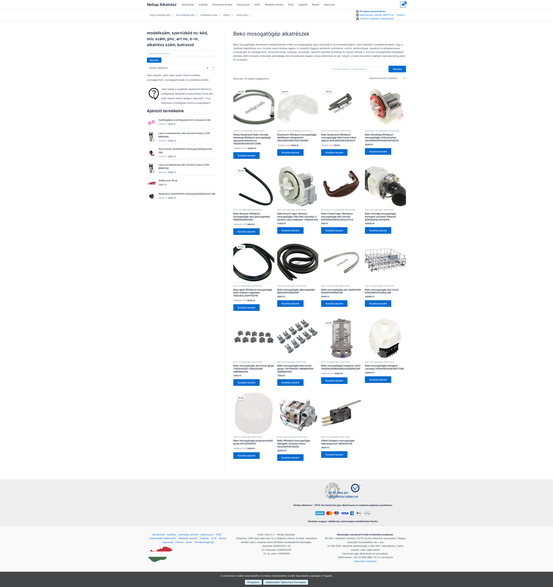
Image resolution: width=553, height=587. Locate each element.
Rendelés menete (274, 4)
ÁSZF (257, 4)
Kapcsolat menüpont (365, 561)
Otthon (226, 15)
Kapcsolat (329, 4)
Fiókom (401, 15)
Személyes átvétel (222, 4)
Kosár (189, 542)
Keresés (154, 60)
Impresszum (243, 4)
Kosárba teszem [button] (246, 155)
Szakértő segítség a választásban (377, 18)
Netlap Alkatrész (162, 4)
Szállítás (203, 4)
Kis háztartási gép (185, 15)
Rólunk (315, 4)
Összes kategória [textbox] (178, 67)
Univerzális (242, 15)
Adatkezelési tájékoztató (162, 538)
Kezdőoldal (188, 4)
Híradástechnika (209, 15)
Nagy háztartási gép (160, 15)
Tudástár (302, 4)
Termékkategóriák (204, 542)
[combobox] (181, 68)
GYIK (290, 4)
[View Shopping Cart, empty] (403, 4)
